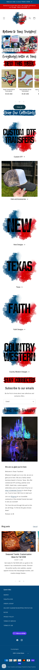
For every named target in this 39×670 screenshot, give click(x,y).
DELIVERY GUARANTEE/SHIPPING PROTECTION (18, 608)
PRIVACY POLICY (9, 617)
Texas (18, 287)
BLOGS (6, 612)
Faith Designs (18, 329)
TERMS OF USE (8, 625)
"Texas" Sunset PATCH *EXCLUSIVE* (9, 90)
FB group (13, 497)
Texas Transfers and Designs (15, 667)
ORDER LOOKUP (9, 604)
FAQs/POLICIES (8, 599)
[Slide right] (24, 102)
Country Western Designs (18, 372)
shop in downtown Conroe (13, 490)
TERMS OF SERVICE (10, 621)
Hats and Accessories (18, 199)
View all (19, 107)
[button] (4, 18)
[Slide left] (15, 102)
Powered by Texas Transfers (29, 667)
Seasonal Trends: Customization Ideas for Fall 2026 (19, 555)
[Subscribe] (33, 401)
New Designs (18, 244)
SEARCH (6, 595)
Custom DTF (18, 157)
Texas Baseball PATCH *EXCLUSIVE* (25, 90)
